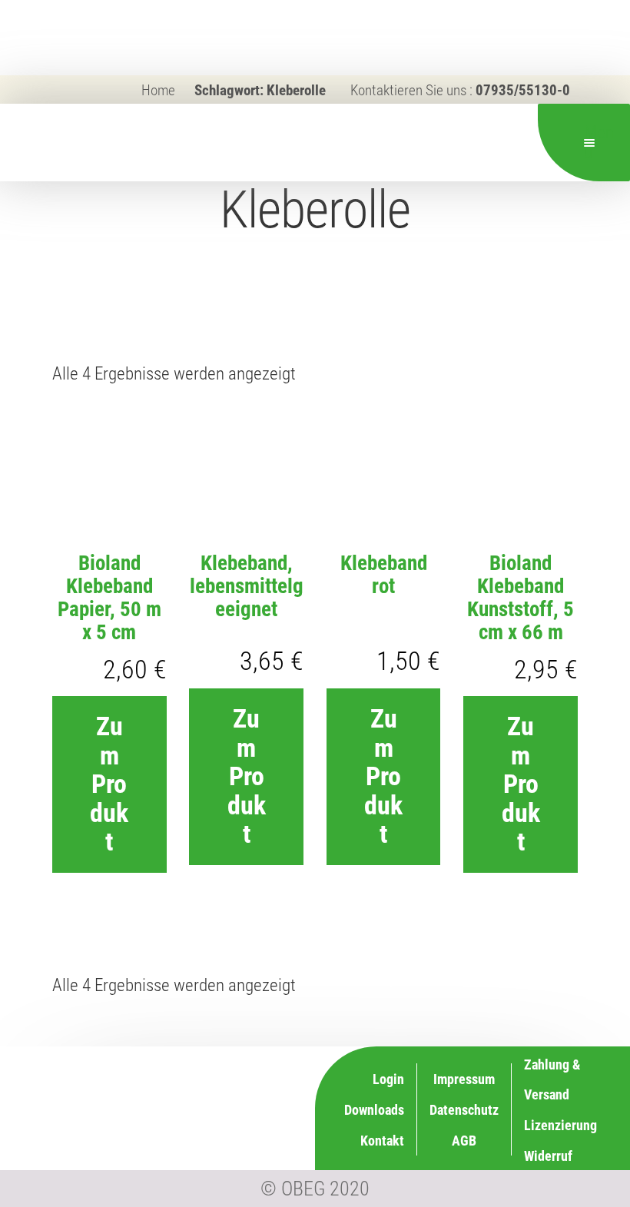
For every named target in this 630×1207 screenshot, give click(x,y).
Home (158, 90)
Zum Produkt (109, 784)
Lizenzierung (560, 1125)
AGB (464, 1140)
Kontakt (382, 1140)
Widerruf (548, 1156)
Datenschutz (464, 1110)
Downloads (374, 1110)
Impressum (464, 1079)
